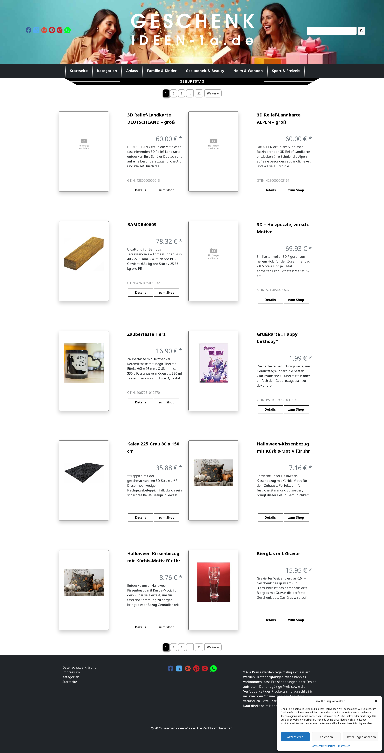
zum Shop (166, 190)
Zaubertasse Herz (146, 334)
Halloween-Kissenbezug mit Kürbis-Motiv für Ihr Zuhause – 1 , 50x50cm (153, 557)
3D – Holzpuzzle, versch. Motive (283, 228)
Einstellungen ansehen (360, 737)
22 (199, 93)
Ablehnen (326, 737)
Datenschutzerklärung (323, 746)
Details (140, 190)
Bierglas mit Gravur (278, 553)
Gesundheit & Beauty (205, 70)
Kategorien (107, 70)
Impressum (343, 746)
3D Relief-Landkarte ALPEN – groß (279, 118)
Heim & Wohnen (248, 70)
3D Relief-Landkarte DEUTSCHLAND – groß (151, 118)
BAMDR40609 (142, 224)
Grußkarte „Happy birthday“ (277, 337)
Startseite (79, 70)
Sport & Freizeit (286, 70)
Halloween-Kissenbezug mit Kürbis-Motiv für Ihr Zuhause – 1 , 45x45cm (283, 447)
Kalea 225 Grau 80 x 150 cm (153, 447)
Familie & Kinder (162, 70)
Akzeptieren (295, 737)
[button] (376, 701)
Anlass (132, 70)
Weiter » (213, 93)
